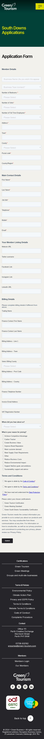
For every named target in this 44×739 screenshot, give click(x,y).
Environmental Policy (22, 590)
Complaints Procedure (22, 617)
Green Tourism (22, 566)
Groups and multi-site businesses (22, 575)
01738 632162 (22, 643)
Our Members (22, 665)
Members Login (22, 661)
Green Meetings (22, 571)
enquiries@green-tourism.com (22, 646)
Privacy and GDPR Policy (22, 599)
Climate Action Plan (22, 595)
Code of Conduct (22, 613)
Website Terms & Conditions (22, 608)
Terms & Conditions (22, 604)
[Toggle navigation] (40, 6)
